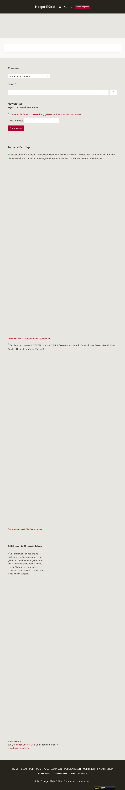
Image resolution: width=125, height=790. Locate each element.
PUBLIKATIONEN (72, 769)
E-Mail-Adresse (15, 120)
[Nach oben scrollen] (118, 780)
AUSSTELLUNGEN (53, 769)
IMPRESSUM (44, 773)
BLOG (24, 769)
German (101, 788)
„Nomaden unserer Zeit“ (23, 745)
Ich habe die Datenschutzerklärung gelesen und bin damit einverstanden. (46, 114)
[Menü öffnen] (60, 7)
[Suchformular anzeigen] (65, 7)
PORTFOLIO (35, 769)
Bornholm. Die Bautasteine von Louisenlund (29, 338)
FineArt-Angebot (82, 7)
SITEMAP (82, 773)
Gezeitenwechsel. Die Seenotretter (25, 529)
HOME (15, 769)
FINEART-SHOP (105, 769)
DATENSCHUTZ (60, 773)
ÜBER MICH (89, 769)
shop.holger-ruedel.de (19, 748)
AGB (73, 773)
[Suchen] (113, 92)
